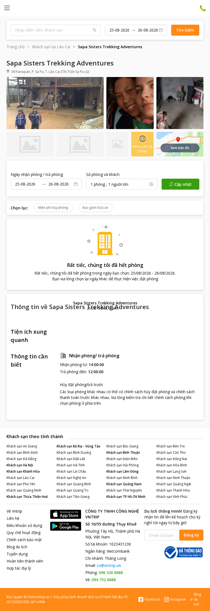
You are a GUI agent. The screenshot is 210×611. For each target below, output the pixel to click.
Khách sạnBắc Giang (122, 446)
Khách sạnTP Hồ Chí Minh (125, 496)
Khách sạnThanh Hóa (173, 490)
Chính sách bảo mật (24, 539)
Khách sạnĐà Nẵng (21, 458)
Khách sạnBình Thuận (123, 452)
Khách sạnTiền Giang (73, 496)
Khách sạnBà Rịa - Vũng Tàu (78, 446)
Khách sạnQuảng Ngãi (173, 484)
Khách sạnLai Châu (71, 471)
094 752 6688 (104, 579)
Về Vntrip (14, 511)
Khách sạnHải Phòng (122, 465)
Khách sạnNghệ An (71, 477)
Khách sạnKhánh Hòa (23, 471)
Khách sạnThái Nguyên (124, 490)
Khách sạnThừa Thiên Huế (27, 496)
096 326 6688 (111, 572)
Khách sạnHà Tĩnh (71, 465)
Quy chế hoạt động (23, 532)
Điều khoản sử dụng (24, 525)
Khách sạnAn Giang (22, 446)
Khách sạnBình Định (22, 452)
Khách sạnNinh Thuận (173, 477)
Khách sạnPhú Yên (21, 484)
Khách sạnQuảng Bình (74, 484)
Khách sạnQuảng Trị (72, 490)
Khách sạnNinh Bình (122, 477)
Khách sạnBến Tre (170, 446)
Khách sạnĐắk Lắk (71, 458)
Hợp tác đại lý (19, 568)
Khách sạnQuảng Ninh (24, 490)
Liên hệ (13, 518)
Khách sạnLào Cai (20, 477)
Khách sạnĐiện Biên (122, 458)
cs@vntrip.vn (109, 565)
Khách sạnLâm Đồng (122, 471)
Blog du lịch (17, 546)
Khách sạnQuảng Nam (124, 484)
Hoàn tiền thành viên (25, 561)
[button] (105, 305)
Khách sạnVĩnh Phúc (172, 496)
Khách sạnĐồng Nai (171, 458)
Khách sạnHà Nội (20, 465)
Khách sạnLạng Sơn (171, 471)
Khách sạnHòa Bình (171, 465)
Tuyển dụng (17, 553)
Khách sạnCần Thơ (170, 452)
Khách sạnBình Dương (74, 452)
